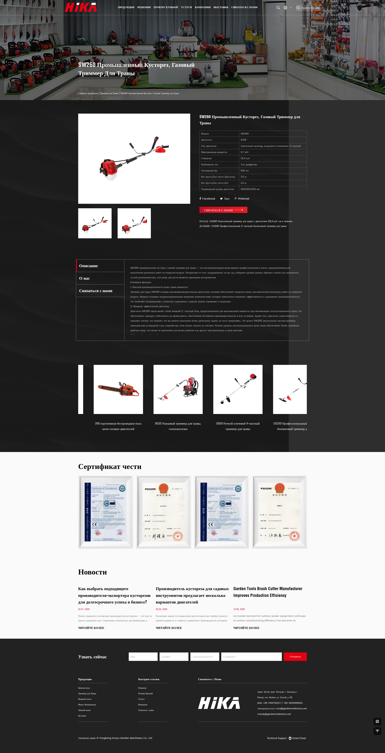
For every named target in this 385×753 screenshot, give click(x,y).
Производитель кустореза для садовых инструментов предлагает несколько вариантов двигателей (192, 595)
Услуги (186, 7)
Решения (144, 7)
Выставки (221, 7)
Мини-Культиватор (87, 704)
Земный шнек (84, 710)
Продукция (126, 7)
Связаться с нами (244, 7)
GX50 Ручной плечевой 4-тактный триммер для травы (213, 426)
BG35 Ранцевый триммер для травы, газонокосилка (154, 426)
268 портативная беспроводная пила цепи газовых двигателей (94, 426)
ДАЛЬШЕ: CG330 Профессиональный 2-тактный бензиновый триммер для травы (243, 226)
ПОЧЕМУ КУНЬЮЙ (166, 7)
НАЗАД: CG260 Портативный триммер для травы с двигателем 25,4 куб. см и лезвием (245, 221)
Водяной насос (85, 699)
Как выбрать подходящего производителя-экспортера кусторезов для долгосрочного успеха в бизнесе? (114, 595)
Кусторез (82, 716)
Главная (81, 93)
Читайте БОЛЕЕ (91, 627)
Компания (203, 7)
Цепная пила (84, 688)
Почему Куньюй (145, 693)
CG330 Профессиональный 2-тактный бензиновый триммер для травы (273, 426)
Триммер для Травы (109, 93)
